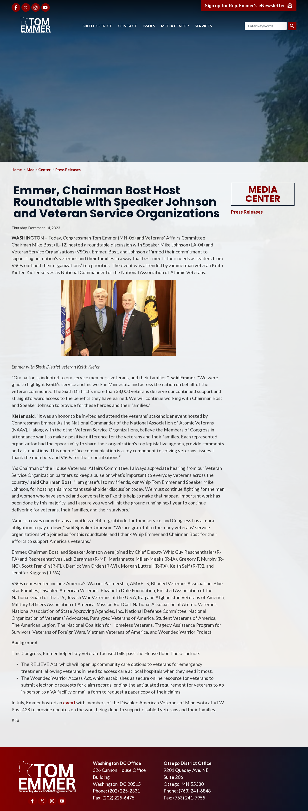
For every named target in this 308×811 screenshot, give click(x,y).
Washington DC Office (117, 763)
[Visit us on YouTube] (45, 7)
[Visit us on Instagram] (35, 7)
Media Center (175, 26)
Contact (127, 26)
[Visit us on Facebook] (16, 7)
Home (17, 169)
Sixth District (97, 26)
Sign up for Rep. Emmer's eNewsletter (245, 5)
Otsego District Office (188, 763)
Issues (149, 26)
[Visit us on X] (25, 7)
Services (203, 26)
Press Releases (68, 169)
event (69, 702)
